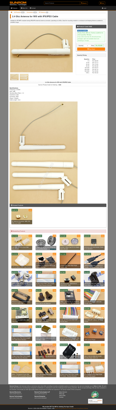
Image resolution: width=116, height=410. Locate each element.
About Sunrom (63, 392)
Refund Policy (58, 408)
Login (104, 8)
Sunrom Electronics (15, 392)
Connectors (31, 12)
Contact (33, 8)
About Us (24, 8)
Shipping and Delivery (67, 408)
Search (84, 3)
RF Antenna (43, 12)
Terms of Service (84, 408)
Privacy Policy (76, 408)
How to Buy (62, 395)
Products (14, 8)
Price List (61, 394)
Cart (102, 3)
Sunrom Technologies (16, 396)
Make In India (97, 386)
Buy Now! (92, 49)
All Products (19, 12)
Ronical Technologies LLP (42, 392)
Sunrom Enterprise (39, 396)
